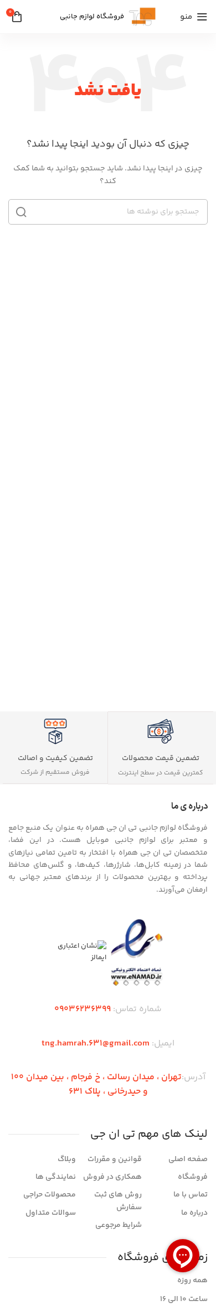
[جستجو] (21, 212)
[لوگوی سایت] (142, 16)
